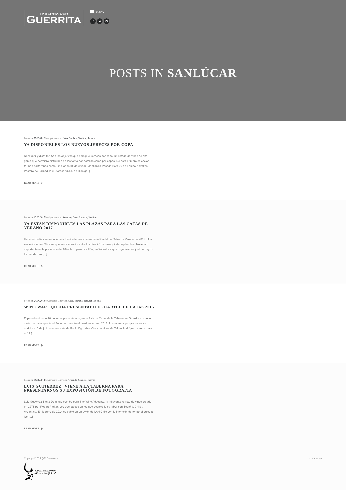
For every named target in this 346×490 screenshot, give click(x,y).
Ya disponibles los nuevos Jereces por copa (78, 144)
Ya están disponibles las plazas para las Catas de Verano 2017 (86, 225)
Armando (66, 217)
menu (100, 11)
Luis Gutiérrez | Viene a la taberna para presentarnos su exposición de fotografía (78, 388)
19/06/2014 (39, 380)
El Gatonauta (51, 458)
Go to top (317, 458)
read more (32, 182)
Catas (65, 138)
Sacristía (73, 138)
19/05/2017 (39, 138)
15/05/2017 (39, 217)
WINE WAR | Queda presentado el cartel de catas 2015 (89, 307)
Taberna (91, 138)
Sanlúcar (82, 138)
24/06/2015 (39, 300)
